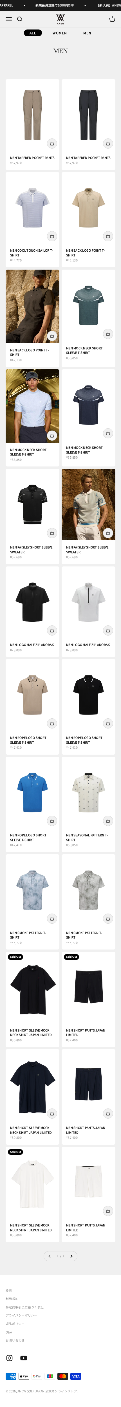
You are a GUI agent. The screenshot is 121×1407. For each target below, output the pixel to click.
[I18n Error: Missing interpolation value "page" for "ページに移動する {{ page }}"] (71, 1256)
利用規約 (12, 1298)
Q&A (9, 1332)
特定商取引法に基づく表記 (25, 1307)
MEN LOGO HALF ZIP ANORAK (32, 644)
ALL (33, 32)
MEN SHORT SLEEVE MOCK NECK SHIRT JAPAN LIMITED (31, 1032)
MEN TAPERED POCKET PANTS (32, 157)
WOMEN (60, 32)
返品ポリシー (15, 1323)
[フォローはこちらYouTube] (24, 1358)
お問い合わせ (15, 1340)
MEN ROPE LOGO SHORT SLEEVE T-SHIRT (28, 740)
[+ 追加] (52, 143)
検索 (9, 1290)
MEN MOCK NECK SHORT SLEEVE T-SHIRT (84, 350)
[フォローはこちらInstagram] (9, 1358)
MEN (87, 32)
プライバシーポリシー (21, 1315)
